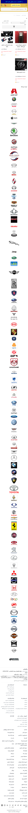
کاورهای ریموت (11, 751)
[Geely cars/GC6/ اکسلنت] (14, 196)
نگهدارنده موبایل (23, 773)
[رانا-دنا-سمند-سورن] (14, 380)
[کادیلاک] (14, 430)
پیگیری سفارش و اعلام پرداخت (21, 801)
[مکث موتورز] (14, 621)
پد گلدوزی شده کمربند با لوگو (8, 741)
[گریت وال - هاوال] (14, 446)
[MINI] (14, 272)
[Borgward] (14, 181)
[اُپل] (14, 112)
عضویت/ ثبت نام (23, 798)
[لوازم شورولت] (14, 518)
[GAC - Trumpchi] (14, 189)
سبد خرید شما (11, 801)
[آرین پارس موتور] (14, 92)
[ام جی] (14, 141)
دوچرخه (25, 782)
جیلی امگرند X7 (11, 691)
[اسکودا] (14, 132)
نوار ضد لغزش (24, 784)
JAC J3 (26, 706)
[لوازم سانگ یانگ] (14, 505)
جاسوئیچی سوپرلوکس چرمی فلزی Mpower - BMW (21, 45)
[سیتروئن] (14, 395)
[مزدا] (14, 613)
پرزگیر (13, 770)
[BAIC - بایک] (14, 173)
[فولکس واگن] (14, 422)
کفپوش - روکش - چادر (22, 716)
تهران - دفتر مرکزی (18, 674)
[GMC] (14, 219)
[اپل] (14, 118)
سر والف (12, 753)
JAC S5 (26, 702)
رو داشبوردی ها (11, 732)
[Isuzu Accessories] (14, 226)
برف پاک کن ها (11, 735)
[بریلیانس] (14, 308)
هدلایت (25, 729)
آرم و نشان (12, 767)
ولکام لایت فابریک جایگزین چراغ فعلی (7, 706)
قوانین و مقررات (11, 790)
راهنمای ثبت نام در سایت (9, 796)
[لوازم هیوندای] (14, 594)
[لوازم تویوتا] (14, 489)
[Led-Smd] (14, 263)
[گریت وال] (14, 438)
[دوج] (14, 363)
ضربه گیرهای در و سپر (22, 765)
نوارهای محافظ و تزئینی (9, 748)
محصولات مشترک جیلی (10, 695)
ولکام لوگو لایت (11, 698)
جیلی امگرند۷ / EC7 (10, 687)
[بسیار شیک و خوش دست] (21, 37)
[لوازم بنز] (14, 458)
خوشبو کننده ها (10, 765)
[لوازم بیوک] (14, 472)
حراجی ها (25, 776)
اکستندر (12, 756)
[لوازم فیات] (14, 535)
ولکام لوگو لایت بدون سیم (9, 704)
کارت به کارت (24, 793)
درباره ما (12, 787)
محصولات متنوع (10, 762)
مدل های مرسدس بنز (10, 710)
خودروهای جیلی (11, 685)
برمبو (13, 744)
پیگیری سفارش (11, 798)
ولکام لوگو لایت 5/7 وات (9, 700)
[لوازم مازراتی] (14, 565)
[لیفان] (14, 605)
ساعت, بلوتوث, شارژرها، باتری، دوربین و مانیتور (21, 744)
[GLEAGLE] (14, 212)
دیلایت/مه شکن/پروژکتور (9, 729)
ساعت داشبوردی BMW (21, 72)
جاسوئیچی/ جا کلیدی (22, 735)
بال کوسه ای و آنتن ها (22, 767)
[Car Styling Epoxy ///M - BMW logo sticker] (7, 37)
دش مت (12, 738)
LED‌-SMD (12, 716)
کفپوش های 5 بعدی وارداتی (22, 718)
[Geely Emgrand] (14, 204)
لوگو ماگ (25, 751)
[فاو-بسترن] (14, 403)
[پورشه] (14, 332)
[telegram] (21, 805)
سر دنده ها (24, 759)
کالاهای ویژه (24, 779)
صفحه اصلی (24, 15)
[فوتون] (14, 411)
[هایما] (14, 650)
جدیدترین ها (11, 784)
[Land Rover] (14, 258)
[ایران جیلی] (14, 156)
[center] (25, 9)
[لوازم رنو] (14, 498)
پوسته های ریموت (10, 759)
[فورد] (14, 416)
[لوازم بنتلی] (14, 452)
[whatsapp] (10, 805)
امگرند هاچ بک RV (11, 689)
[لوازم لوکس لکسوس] (14, 558)
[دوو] (14, 372)
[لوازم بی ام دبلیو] (14, 465)
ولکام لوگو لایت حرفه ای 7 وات (8, 702)
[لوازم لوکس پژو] (14, 550)
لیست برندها (24, 87)
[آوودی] (14, 105)
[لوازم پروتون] (14, 480)
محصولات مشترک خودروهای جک (21, 708)
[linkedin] (2, 805)
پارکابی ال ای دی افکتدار (10, 712)
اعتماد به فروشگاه (23, 790)
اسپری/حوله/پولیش (22, 762)
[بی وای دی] (14, 324)
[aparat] (7, 805)
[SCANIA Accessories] (14, 293)
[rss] (10, 807)
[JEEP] (14, 252)
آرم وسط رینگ (24, 741)
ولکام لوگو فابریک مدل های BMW (8, 708)
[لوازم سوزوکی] (14, 512)
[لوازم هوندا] (14, 588)
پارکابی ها (25, 770)
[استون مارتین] (14, 123)
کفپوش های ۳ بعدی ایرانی (22, 726)
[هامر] (14, 643)
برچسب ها (25, 753)
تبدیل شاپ (25, 732)
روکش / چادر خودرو (23, 724)
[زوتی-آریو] (14, 388)
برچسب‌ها (18, 15)
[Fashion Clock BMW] (21, 64)
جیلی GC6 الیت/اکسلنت (10, 693)
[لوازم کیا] (14, 543)
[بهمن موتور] (14, 316)
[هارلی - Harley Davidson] (14, 635)
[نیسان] (14, 628)
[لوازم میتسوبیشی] (14, 573)
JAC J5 (26, 700)
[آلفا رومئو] (14, 99)
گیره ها (25, 738)
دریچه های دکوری (23, 748)
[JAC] (14, 233)
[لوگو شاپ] (14, 599)
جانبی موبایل (11, 779)
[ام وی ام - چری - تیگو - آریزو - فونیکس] (14, 147)
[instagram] (5, 805)
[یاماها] (14, 659)
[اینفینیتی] (14, 165)
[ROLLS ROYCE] (14, 283)
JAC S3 (25, 704)
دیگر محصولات (11, 776)
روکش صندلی (24, 722)
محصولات (25, 685)
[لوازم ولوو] (14, 580)
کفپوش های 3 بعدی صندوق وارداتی (20, 720)
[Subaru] (14, 300)
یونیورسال (12, 773)
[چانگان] (14, 339)
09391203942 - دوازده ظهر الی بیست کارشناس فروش (15, 672)
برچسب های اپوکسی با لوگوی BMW (7, 45)
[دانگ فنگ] (14, 353)
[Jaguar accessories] (14, 243)
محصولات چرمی (24, 756)
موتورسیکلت (11, 782)
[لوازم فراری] (14, 525)
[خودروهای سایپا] (14, 345)
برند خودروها (24, 787)
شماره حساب (11, 793)
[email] (13, 807)
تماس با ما (25, 796)
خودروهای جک (24, 698)
